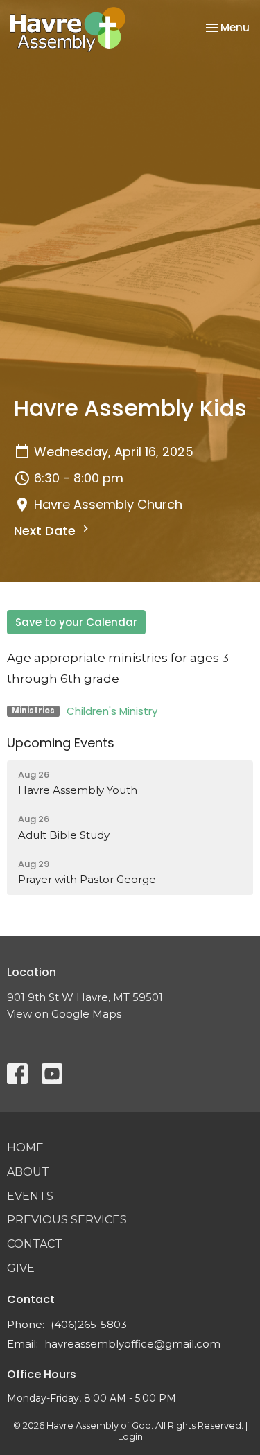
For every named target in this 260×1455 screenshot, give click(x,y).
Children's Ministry (112, 711)
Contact (34, 1244)
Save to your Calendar (76, 622)
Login (130, 1436)
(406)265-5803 (89, 1324)
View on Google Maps (64, 1013)
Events (30, 1196)
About (28, 1171)
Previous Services (67, 1219)
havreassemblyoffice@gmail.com (132, 1343)
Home (25, 1147)
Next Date (46, 530)
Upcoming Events (60, 742)
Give (21, 1268)
